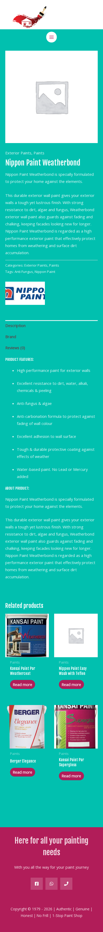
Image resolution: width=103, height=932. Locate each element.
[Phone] (66, 884)
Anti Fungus (24, 271)
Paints (39, 152)
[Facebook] (37, 884)
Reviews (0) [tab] (15, 347)
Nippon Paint (45, 271)
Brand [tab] (10, 336)
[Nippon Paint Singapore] (25, 293)
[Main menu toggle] (51, 37)
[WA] (51, 884)
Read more (22, 684)
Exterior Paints (18, 152)
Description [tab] (15, 325)
